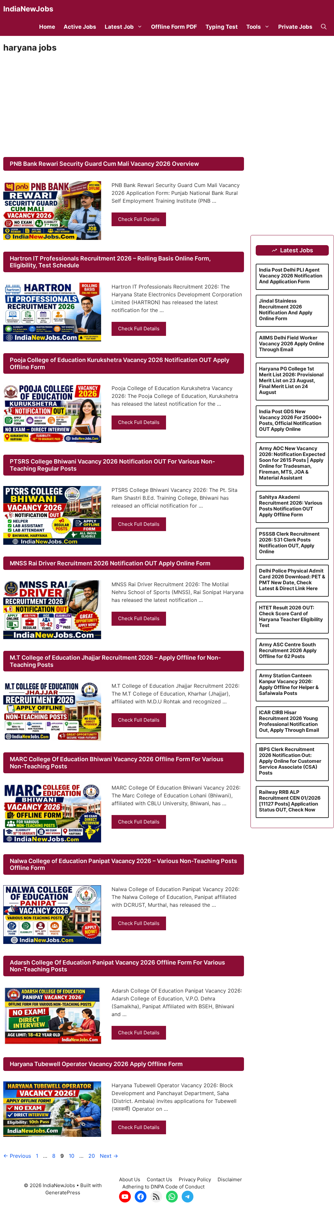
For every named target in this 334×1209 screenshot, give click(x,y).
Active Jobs (80, 27)
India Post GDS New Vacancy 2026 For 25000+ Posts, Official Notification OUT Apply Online (290, 420)
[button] (324, 27)
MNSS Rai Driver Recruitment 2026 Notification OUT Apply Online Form (110, 563)
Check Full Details (138, 219)
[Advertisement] (123, 104)
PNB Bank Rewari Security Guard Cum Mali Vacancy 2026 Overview (104, 163)
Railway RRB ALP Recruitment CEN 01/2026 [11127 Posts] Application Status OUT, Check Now (290, 801)
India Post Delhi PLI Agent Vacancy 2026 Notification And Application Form (290, 276)
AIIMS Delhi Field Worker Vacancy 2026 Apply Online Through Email (291, 344)
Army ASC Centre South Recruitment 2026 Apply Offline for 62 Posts (288, 650)
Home (47, 27)
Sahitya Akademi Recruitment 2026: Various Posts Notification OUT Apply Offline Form (290, 506)
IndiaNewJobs (28, 9)
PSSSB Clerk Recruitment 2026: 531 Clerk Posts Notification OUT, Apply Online (289, 543)
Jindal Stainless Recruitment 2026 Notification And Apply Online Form (285, 310)
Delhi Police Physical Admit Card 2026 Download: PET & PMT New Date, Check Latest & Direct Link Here (292, 579)
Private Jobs (295, 27)
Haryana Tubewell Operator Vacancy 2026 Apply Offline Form (96, 1063)
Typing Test (221, 27)
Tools (253, 27)
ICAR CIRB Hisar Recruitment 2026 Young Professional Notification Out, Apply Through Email (289, 721)
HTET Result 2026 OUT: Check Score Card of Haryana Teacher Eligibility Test (291, 616)
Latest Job (119, 27)
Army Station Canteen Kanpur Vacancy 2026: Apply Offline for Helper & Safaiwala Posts (289, 684)
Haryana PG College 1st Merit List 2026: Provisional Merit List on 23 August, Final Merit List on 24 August (291, 380)
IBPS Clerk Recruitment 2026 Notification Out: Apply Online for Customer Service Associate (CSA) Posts (290, 761)
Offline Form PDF (174, 27)
